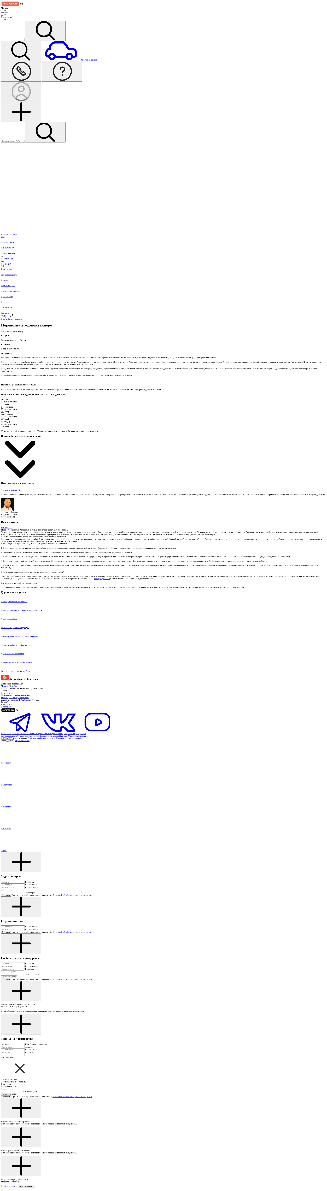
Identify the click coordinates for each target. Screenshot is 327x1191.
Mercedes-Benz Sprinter (11, 686)
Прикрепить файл (9, 977)
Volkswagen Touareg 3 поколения (15, 697)
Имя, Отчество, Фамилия (36, 1044)
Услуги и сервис (15, 319)
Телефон (29, 1047)
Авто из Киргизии (11, 734)
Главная (4, 319)
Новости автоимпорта (49, 736)
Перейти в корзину (9, 1186)
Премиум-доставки (174, 587)
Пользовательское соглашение (69, 738)
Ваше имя (29, 882)
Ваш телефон (31, 885)
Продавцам (81, 734)
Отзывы (20, 736)
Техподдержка (7, 741)
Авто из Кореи (27, 734)
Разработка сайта (22, 741)
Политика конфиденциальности (42, 738)
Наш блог (63, 736)
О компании (73, 736)
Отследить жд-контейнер (12, 490)
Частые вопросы (32, 736)
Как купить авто (41, 734)
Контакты (83, 736)
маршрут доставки (102, 578)
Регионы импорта (9, 736)
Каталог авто (6, 707)
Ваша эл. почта (31, 887)
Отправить (6, 895)
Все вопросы (6, 527)
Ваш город (29, 1052)
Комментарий (31, 1091)
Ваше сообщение (32, 974)
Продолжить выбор (26, 1186)
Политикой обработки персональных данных (72, 895)
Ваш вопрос (30, 893)
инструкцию (52, 587)
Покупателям (69, 734)
